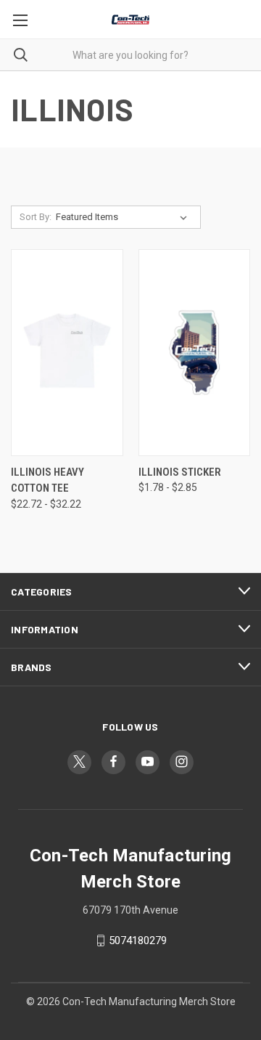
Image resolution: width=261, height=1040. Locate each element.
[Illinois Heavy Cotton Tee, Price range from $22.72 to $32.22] (67, 352)
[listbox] (124, 217)
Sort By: (35, 216)
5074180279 (138, 940)
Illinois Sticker (179, 472)
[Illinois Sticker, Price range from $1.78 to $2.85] (194, 352)
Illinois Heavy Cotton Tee (47, 480)
